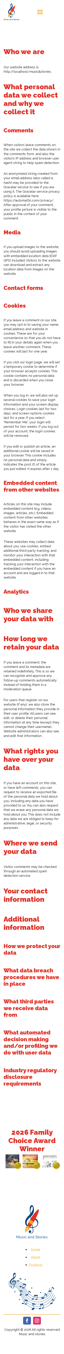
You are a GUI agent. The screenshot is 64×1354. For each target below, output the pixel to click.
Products (35, 1265)
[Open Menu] (40, 12)
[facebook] (27, 1321)
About (35, 1257)
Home (35, 1249)
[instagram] (37, 1321)
